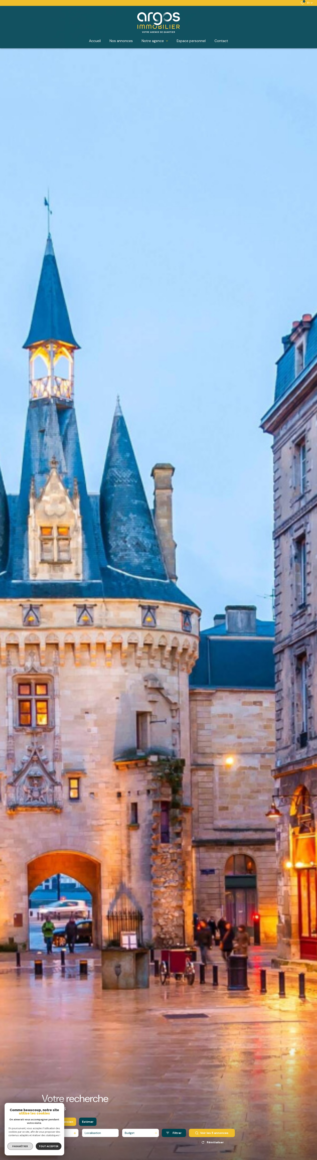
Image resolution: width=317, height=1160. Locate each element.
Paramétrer (20, 1146)
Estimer (88, 1122)
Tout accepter (48, 1146)
